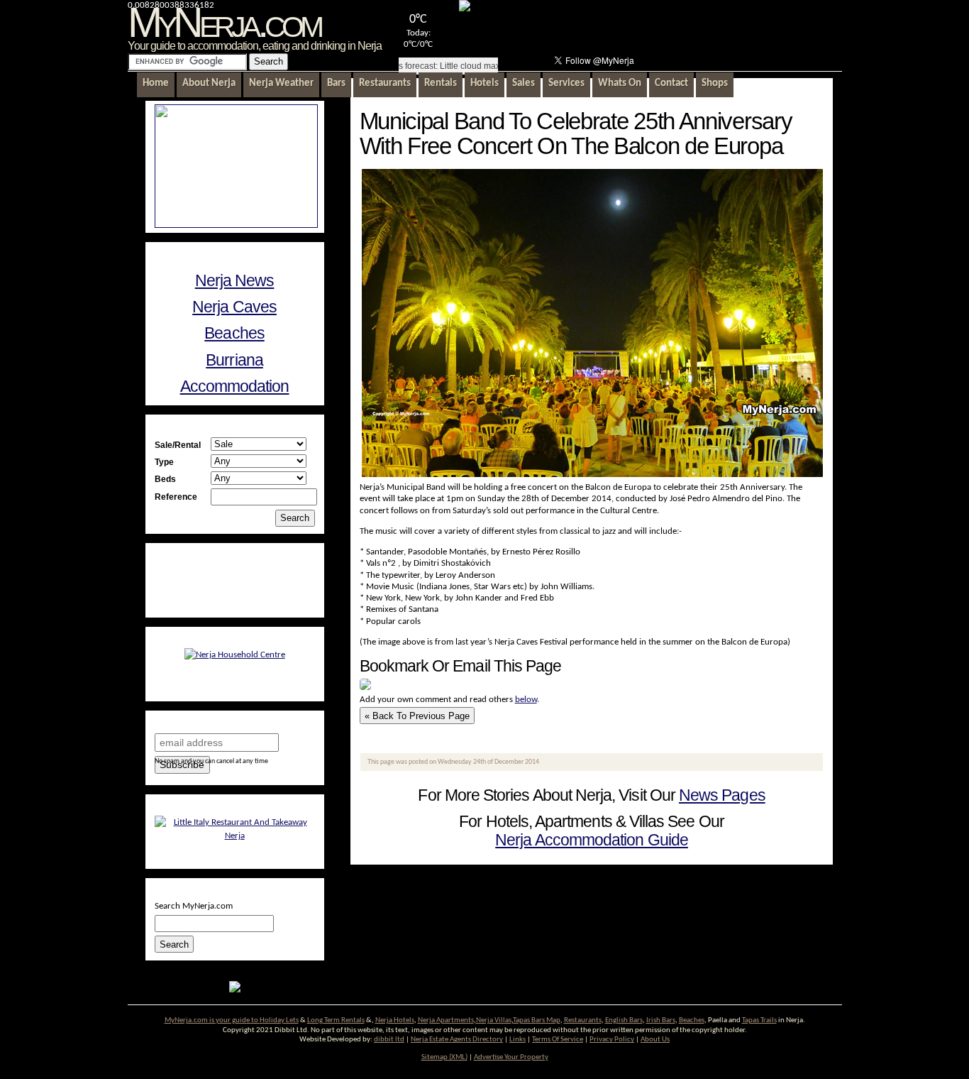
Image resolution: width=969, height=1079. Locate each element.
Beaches (234, 333)
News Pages (722, 795)
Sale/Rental (178, 444)
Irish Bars (660, 1020)
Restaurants (583, 1020)
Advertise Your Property (511, 1057)
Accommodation (234, 386)
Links (517, 1040)
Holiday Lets (279, 1020)
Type (164, 461)
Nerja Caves (234, 306)
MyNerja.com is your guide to (212, 1020)
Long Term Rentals (336, 1020)
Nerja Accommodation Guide (591, 840)
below (526, 699)
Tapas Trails (759, 1020)
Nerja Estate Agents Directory (457, 1040)
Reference (176, 496)
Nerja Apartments (446, 1020)
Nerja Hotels (394, 1020)
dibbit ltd (389, 1040)
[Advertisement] (672, 25)
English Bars (624, 1020)
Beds (165, 478)
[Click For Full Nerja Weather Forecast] (464, 8)
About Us (655, 1040)
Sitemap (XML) (444, 1057)
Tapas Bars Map (536, 1020)
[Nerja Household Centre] (234, 654)
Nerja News (235, 280)
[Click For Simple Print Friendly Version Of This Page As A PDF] (365, 687)
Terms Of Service (557, 1040)
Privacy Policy (611, 1040)
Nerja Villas (493, 1020)
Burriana (234, 360)
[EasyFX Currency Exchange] (234, 990)
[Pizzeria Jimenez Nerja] (235, 835)
